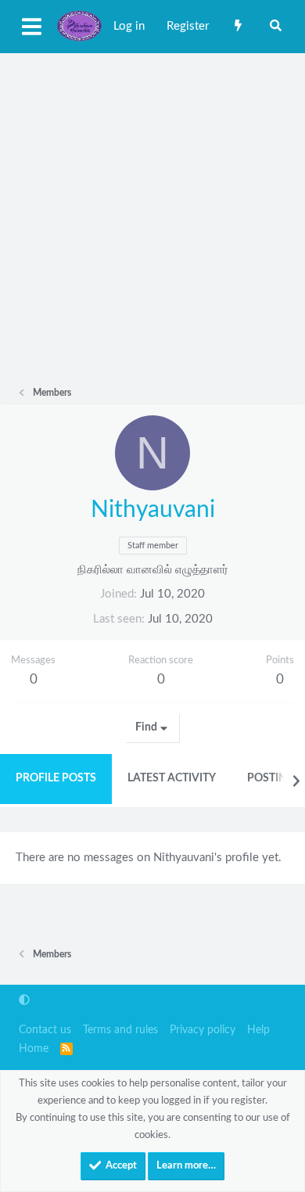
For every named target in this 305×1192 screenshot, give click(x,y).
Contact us (45, 1030)
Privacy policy (202, 1030)
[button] (24, 1001)
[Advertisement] (152, 213)
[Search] (275, 26)
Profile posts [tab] (56, 778)
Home (33, 1048)
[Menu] (31, 26)
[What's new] (238, 26)
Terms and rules (120, 1030)
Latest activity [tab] (171, 778)
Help (258, 1030)
